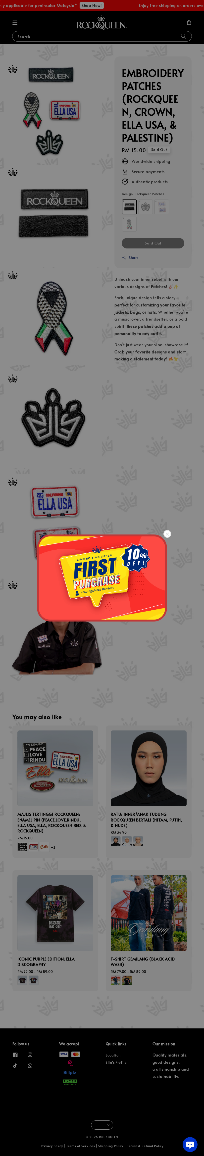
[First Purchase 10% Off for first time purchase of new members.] (102, 578)
